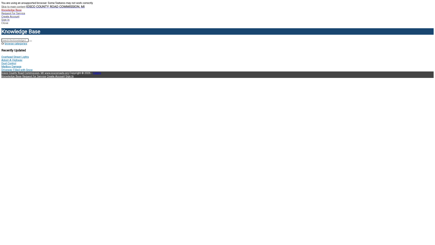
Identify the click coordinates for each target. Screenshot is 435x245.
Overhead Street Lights (15, 57)
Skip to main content (13, 6)
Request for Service (34, 76)
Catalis (97, 73)
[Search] (30, 41)
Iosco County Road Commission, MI (23, 73)
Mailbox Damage (11, 66)
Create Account (56, 76)
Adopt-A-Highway (11, 60)
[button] (217, 23)
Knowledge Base (11, 76)
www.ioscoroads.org (57, 73)
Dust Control (8, 63)
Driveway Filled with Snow (17, 69)
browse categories (16, 43)
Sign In (69, 76)
